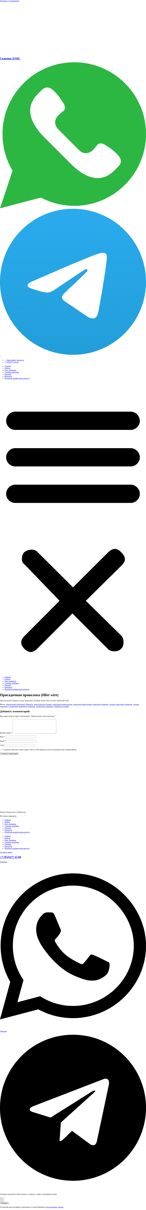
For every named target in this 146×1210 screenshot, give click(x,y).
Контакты (8, 376)
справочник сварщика (44, 706)
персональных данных (55, 1207)
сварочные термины (100, 704)
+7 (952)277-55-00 (10, 857)
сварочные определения (82, 704)
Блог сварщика (10, 370)
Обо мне (8, 374)
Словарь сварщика (12, 372)
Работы (7, 368)
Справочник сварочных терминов (21, 706)
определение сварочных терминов (19, 704)
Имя (2, 737)
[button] (73, 527)
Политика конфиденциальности (17, 378)
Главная (8, 366)
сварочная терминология (62, 704)
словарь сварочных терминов (120, 704)
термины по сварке (61, 706)
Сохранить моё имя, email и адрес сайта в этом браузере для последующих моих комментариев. (40, 750)
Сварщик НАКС (10, 58)
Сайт (2, 745)
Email (3, 741)
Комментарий (6, 733)
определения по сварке (43, 704)
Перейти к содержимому (9, 1)
